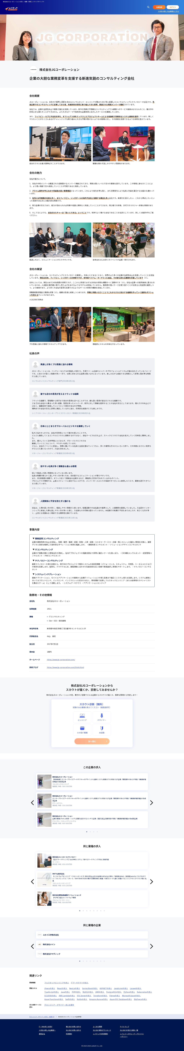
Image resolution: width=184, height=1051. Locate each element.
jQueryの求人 (49, 988)
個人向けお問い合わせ (73, 1026)
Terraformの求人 (100, 995)
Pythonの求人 (129, 992)
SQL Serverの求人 (84, 995)
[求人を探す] (148, 7)
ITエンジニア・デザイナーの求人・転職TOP (41, 1017)
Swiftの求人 (70, 999)
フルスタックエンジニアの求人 (56, 982)
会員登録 (159, 7)
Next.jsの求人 (74, 988)
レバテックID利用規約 (100, 1034)
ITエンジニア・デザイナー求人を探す (59, 1005)
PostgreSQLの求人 (114, 992)
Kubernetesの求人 (144, 992)
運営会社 (42, 1034)
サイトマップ (124, 1026)
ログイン (173, 7)
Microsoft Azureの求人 (131, 995)
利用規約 (69, 1034)
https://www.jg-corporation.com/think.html (65, 667)
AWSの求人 (99, 992)
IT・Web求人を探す (45, 1026)
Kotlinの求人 (82, 999)
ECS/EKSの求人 (50, 995)
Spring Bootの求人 (90, 988)
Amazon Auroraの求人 (98, 999)
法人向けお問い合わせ (73, 1030)
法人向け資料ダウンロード (102, 1030)
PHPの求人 (76, 992)
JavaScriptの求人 (121, 988)
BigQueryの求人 (140, 999)
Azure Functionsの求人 (53, 999)
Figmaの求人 (114, 995)
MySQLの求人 (88, 992)
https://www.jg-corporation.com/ (61, 659)
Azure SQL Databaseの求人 (121, 999)
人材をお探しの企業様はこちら (168, 11)
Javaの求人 (65, 992)
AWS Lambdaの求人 (67, 995)
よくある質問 (97, 1026)
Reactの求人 (62, 988)
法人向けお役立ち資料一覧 (129, 1030)
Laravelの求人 (135, 988)
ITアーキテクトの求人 (79, 982)
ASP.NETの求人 (106, 988)
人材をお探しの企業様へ (47, 1030)
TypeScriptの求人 (51, 992)
